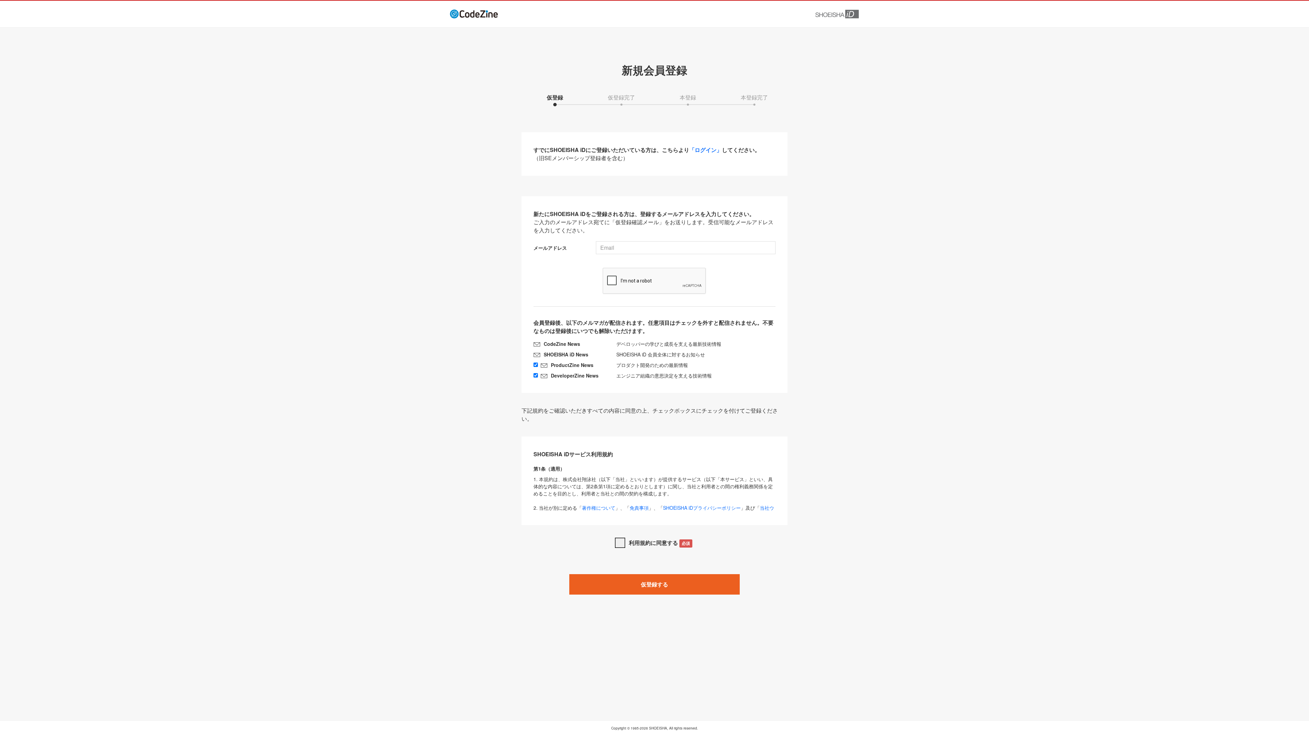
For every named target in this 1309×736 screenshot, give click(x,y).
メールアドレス (550, 247)
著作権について (598, 507)
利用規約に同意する (659, 543)
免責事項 (639, 507)
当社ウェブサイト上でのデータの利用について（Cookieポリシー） (653, 511)
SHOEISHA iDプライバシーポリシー (702, 507)
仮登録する (654, 584)
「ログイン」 (705, 150)
